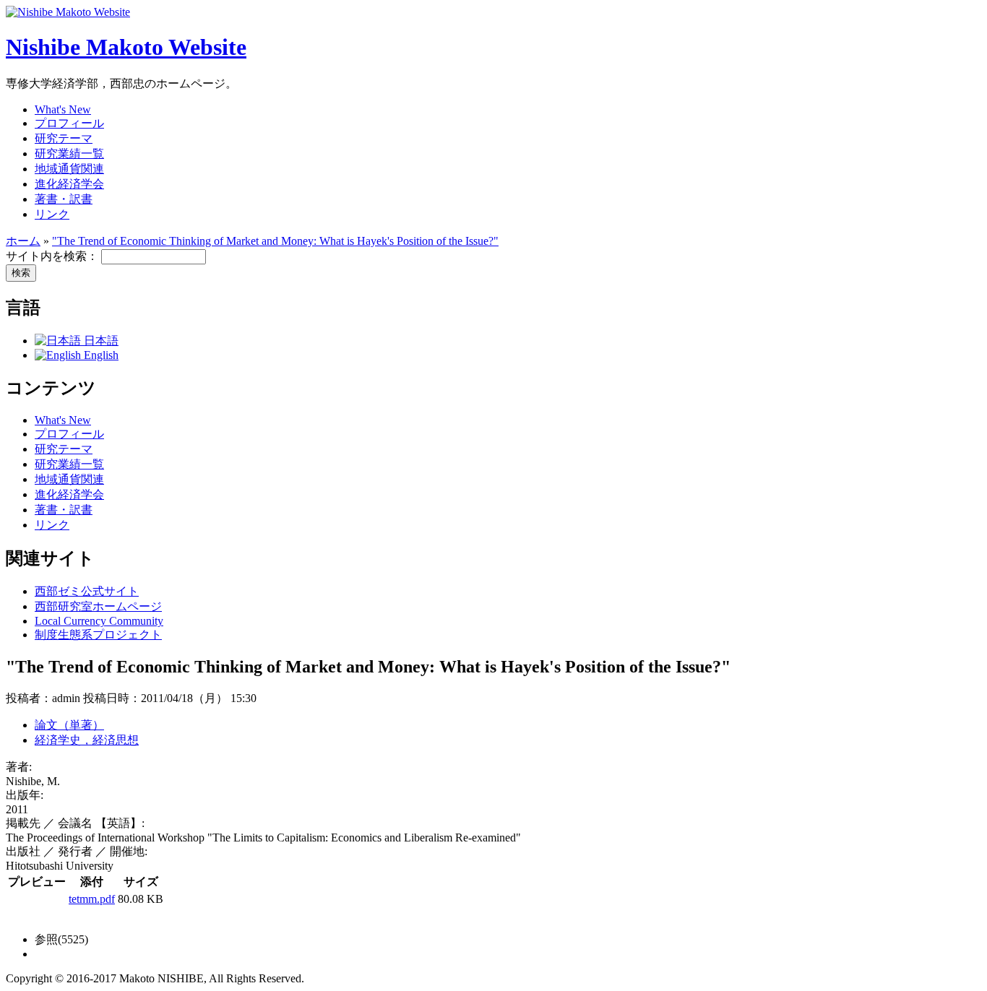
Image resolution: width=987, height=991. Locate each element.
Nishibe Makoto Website (126, 47)
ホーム (23, 241)
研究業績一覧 (69, 153)
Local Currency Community (99, 621)
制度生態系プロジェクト (98, 634)
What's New (63, 109)
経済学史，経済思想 (87, 740)
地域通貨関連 (69, 169)
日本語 (99, 340)
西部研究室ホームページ (98, 606)
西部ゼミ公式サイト (87, 591)
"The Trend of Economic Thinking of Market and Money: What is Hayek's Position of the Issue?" (275, 241)
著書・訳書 (63, 199)
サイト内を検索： (53, 256)
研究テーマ (63, 138)
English (99, 355)
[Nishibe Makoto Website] (68, 12)
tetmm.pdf (92, 899)
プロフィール (69, 123)
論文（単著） (69, 725)
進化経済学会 (69, 184)
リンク (52, 214)
